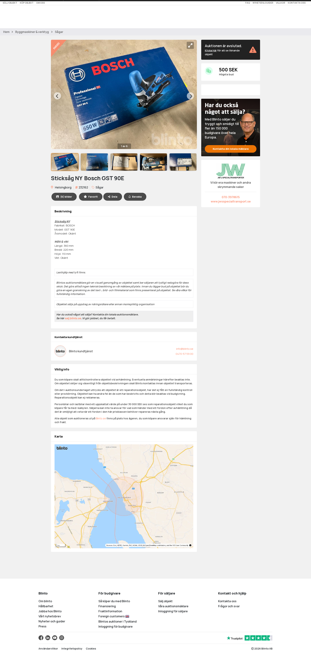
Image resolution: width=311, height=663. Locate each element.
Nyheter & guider (263, 2)
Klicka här (211, 50)
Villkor (280, 2)
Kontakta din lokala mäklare (231, 149)
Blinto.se (101, 418)
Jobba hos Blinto (50, 611)
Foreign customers (111, 616)
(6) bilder (66, 196)
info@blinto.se (184, 348)
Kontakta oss (297, 2)
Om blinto (45, 601)
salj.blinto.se (73, 318)
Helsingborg (62, 187)
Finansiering (107, 606)
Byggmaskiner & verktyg (32, 32)
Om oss (40, 2)
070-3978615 (231, 197)
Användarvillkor (48, 648)
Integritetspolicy (71, 648)
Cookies (91, 648)
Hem (6, 32)
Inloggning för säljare (173, 611)
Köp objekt (26, 2)
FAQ (247, 2)
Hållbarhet (46, 606)
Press (42, 626)
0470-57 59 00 (184, 354)
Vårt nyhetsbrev (50, 616)
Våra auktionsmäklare (173, 606)
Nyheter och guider (52, 621)
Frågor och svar (229, 606)
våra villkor (181, 290)
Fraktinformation (110, 611)
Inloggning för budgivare (115, 626)
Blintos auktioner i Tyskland (117, 621)
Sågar (59, 32)
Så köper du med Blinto (114, 601)
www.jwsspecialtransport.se (231, 201)
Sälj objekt (10, 2)
